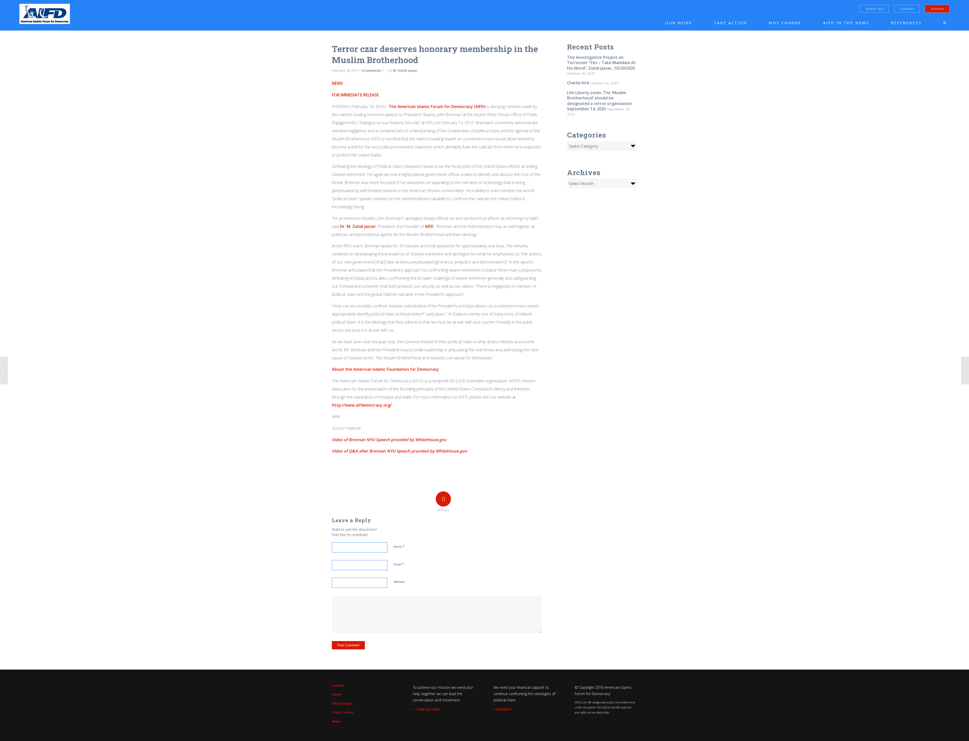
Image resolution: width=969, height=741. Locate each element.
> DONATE (503, 709)
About (336, 694)
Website (399, 582)
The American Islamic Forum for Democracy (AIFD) (437, 106)
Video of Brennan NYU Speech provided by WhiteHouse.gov (389, 439)
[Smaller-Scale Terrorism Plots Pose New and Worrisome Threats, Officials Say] (4, 370)
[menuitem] (671, 23)
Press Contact (343, 712)
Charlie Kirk (578, 83)
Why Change (342, 703)
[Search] (945, 23)
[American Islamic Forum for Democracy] (44, 14)
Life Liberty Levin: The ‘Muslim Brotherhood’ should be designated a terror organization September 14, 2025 (599, 101)
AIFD (429, 226)
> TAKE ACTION (426, 709)
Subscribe (875, 9)
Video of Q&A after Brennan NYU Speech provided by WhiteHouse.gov (399, 451)
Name (399, 546)
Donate (937, 9)
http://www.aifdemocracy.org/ (362, 405)
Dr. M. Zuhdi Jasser (358, 226)
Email (399, 564)
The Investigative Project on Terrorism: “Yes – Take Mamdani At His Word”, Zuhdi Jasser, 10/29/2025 (601, 63)
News (336, 721)
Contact (907, 9)
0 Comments (371, 70)
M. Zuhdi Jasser (405, 70)
